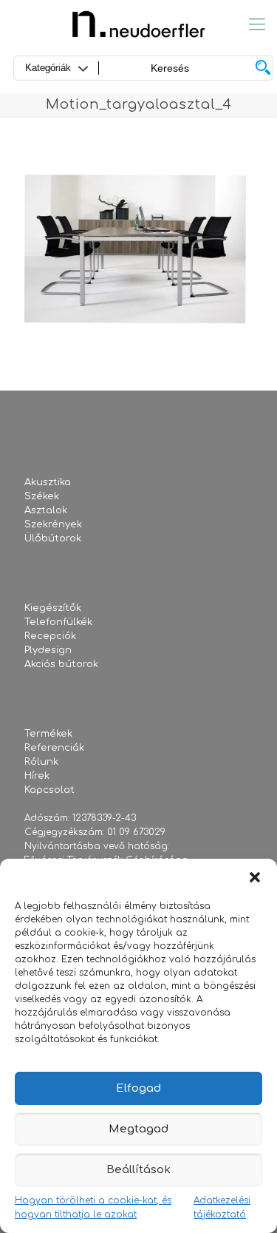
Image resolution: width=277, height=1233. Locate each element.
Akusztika (47, 482)
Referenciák (54, 748)
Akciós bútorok (61, 664)
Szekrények (53, 524)
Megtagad (138, 1129)
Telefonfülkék (58, 622)
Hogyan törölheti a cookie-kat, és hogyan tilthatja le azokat (93, 1207)
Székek (41, 496)
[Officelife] (138, 24)
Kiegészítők (52, 608)
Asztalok (45, 510)
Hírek (36, 776)
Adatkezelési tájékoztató (222, 1207)
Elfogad (138, 1088)
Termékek (48, 734)
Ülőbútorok (52, 538)
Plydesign (48, 650)
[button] (254, 877)
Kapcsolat (49, 790)
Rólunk (41, 762)
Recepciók (50, 636)
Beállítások (138, 1169)
